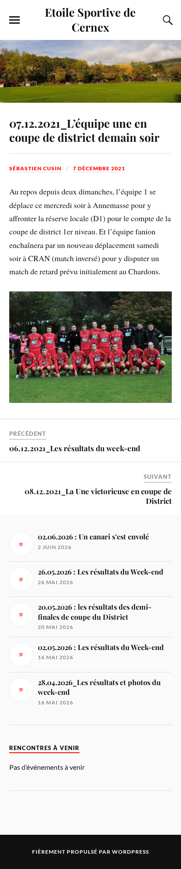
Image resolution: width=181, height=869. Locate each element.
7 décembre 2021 (99, 168)
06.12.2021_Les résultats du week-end (74, 448)
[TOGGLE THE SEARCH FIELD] (166, 20)
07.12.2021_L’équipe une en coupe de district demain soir (84, 129)
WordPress (130, 851)
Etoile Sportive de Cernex (90, 19)
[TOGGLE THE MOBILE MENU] (14, 20)
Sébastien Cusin (35, 168)
